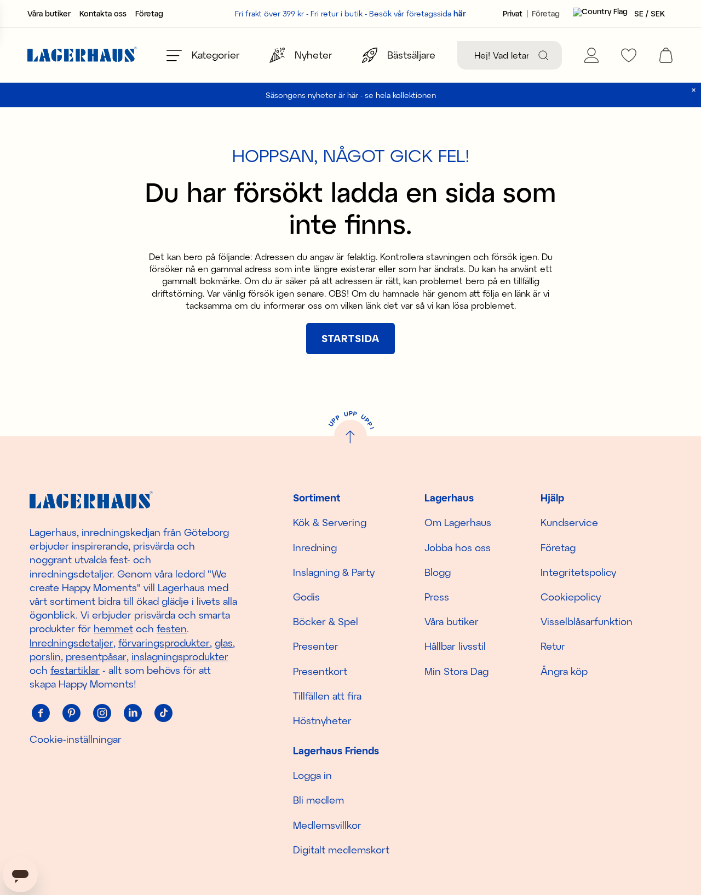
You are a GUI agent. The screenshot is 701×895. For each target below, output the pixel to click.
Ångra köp (564, 671)
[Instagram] (102, 713)
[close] (693, 90)
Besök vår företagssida (417, 13)
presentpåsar (96, 656)
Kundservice (569, 522)
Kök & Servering (329, 522)
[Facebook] (40, 713)
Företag (149, 14)
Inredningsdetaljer (71, 643)
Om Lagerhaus (457, 522)
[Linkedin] (132, 713)
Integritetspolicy (578, 572)
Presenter (315, 646)
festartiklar (75, 670)
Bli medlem (318, 800)
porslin (45, 656)
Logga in (312, 775)
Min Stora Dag (456, 671)
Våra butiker (49, 14)
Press (436, 597)
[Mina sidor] (591, 55)
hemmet (113, 628)
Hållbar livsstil (455, 646)
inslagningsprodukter (179, 656)
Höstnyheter (322, 720)
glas (224, 643)
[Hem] (82, 56)
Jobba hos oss (457, 547)
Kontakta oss (103, 14)
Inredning (315, 547)
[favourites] (628, 55)
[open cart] (666, 55)
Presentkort (320, 671)
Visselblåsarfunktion (587, 621)
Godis (306, 597)
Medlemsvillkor (327, 825)
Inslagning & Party (334, 572)
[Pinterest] (71, 713)
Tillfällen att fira (327, 696)
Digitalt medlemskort (341, 850)
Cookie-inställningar (76, 739)
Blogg (437, 572)
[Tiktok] (163, 713)
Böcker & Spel (325, 621)
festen (172, 628)
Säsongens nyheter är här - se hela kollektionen (351, 95)
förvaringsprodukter (164, 643)
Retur (553, 646)
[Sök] (543, 55)
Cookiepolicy (571, 597)
